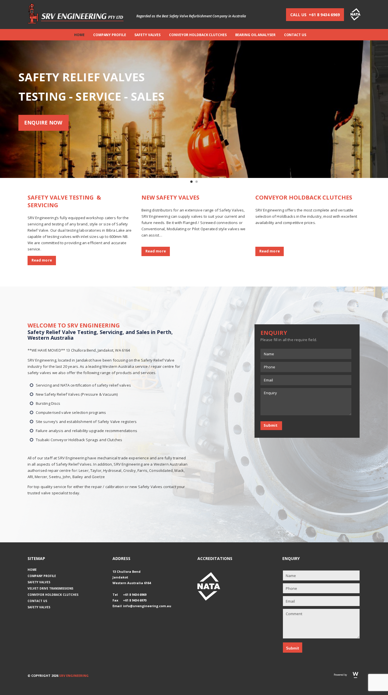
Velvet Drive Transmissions (50, 588)
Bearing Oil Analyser (255, 34)
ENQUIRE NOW (61, 122)
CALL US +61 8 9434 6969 (315, 14)
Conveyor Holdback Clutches (197, 34)
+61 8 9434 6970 (134, 600)
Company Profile (109, 34)
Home (79, 34)
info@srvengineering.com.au (147, 606)
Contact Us (295, 34)
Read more (42, 260)
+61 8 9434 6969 (134, 594)
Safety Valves (147, 34)
